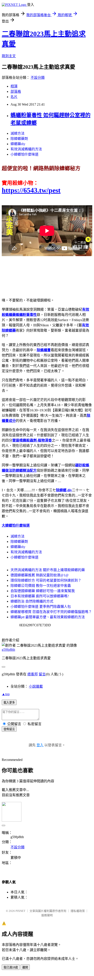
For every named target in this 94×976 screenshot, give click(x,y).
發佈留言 (9, 729)
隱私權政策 (78, 911)
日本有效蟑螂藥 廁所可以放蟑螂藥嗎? (39, 596)
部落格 (15, 91)
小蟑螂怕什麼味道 (24, 154)
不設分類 (38, 77)
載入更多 (9, 702)
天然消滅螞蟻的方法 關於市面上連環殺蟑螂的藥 (47, 570)
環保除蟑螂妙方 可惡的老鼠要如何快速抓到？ (45, 580)
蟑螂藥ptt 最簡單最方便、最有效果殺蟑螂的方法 (47, 617)
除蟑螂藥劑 (19, 138)
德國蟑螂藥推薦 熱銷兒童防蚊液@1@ (39, 575)
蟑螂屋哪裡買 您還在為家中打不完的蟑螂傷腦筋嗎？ (51, 612)
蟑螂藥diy (17, 144)
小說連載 (36, 686)
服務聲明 (47, 915)
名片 (13, 97)
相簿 (13, 86)
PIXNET (20, 911)
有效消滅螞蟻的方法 (26, 149)
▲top (6, 694)
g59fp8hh (8, 649)
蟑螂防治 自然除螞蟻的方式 (31, 601)
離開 (25, 967)
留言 (42, 674)
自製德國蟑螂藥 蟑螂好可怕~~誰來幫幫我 (42, 591)
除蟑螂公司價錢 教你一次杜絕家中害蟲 (40, 585)
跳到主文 (9, 56)
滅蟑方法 (17, 133)
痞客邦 (32, 674)
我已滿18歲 (10, 967)
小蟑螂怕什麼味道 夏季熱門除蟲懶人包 (40, 606)
